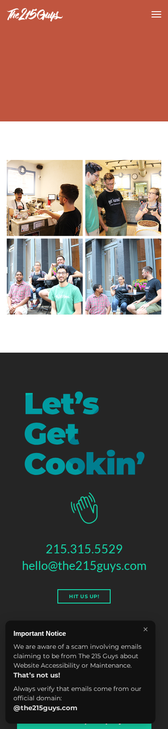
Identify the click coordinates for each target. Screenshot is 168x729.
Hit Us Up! (84, 596)
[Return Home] (35, 15)
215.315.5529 (84, 548)
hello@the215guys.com (84, 565)
